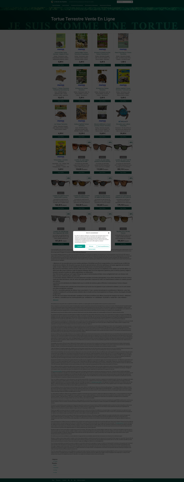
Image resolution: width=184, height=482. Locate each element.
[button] (108, 233)
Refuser (91, 246)
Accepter (79, 246)
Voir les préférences (103, 246)
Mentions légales (92, 249)
